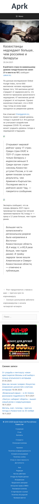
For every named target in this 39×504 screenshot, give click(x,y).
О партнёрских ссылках (19, 492)
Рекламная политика (19, 488)
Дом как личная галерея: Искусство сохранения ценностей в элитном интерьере (18, 387)
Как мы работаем (19, 474)
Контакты (19, 435)
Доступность (19, 463)
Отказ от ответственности (19, 460)
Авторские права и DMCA (19, 486)
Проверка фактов (20, 498)
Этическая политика (19, 443)
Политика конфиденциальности (19, 451)
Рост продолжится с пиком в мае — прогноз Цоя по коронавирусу (17, 293)
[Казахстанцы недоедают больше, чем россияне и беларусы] (4, 136)
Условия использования (19, 454)
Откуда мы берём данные (19, 477)
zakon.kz (7, 75)
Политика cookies (19, 457)
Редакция (19, 471)
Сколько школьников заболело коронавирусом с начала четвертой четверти (18, 303)
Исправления (19, 480)
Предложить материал (20, 482)
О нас (19, 432)
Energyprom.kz (22, 114)
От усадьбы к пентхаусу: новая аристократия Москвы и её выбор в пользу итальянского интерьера (18, 375)
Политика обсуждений (19, 494)
